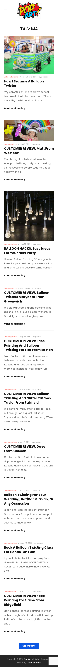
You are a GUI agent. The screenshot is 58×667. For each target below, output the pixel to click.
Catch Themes (34, 662)
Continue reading (14, 108)
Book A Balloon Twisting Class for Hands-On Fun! (29, 549)
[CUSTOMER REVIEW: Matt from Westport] (29, 130)
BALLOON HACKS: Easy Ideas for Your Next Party (27, 250)
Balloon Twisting (11, 77)
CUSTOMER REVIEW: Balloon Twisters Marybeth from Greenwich (26, 297)
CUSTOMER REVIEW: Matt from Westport (29, 150)
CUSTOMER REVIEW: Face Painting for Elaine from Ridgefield (24, 600)
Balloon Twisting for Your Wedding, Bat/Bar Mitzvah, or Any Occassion (28, 499)
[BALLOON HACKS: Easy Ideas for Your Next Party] (29, 216)
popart (44, 77)
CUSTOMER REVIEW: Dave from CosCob (24, 448)
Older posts (28, 645)
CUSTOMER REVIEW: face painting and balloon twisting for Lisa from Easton (28, 345)
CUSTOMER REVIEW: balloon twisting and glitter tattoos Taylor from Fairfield (27, 398)
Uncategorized (10, 144)
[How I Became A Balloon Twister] (29, 55)
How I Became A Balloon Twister (24, 83)
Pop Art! (27, 659)
